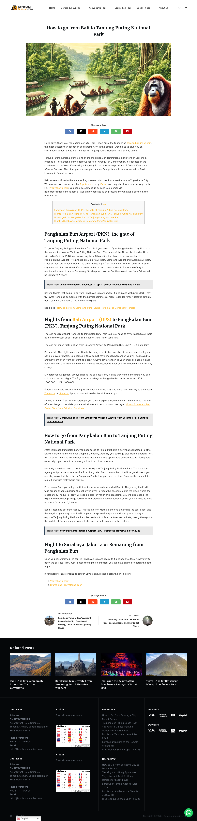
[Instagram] (17, 816)
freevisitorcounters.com (69, 715)
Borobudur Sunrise (70, 7)
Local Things (143, 7)
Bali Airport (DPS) (91, 319)
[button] (188, 812)
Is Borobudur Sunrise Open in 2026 (121, 749)
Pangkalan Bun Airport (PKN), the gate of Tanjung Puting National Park (91, 210)
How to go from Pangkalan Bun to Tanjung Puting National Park (87, 217)
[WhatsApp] (116, 131)
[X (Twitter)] (81, 131)
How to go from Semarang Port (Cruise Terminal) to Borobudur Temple (96, 307)
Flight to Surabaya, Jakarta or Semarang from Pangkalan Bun (86, 221)
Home (52, 7)
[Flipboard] (127, 131)
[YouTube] (22, 816)
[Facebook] (69, 131)
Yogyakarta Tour (97, 7)
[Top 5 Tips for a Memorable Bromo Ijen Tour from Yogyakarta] (30, 664)
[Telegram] (104, 131)
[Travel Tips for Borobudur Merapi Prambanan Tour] (166, 664)
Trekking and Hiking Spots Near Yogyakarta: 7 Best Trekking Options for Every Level (119, 726)
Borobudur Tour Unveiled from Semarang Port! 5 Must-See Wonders (74, 684)
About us (163, 7)
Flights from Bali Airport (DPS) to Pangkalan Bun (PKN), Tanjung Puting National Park (98, 213)
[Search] (180, 8)
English (24, 818)
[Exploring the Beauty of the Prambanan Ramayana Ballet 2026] (121, 664)
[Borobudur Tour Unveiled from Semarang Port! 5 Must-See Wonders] (75, 664)
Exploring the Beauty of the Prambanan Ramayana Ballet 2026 (119, 684)
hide (104, 204)
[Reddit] (92, 131)
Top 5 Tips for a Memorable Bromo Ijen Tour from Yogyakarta (27, 684)
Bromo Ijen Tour (123, 7)
